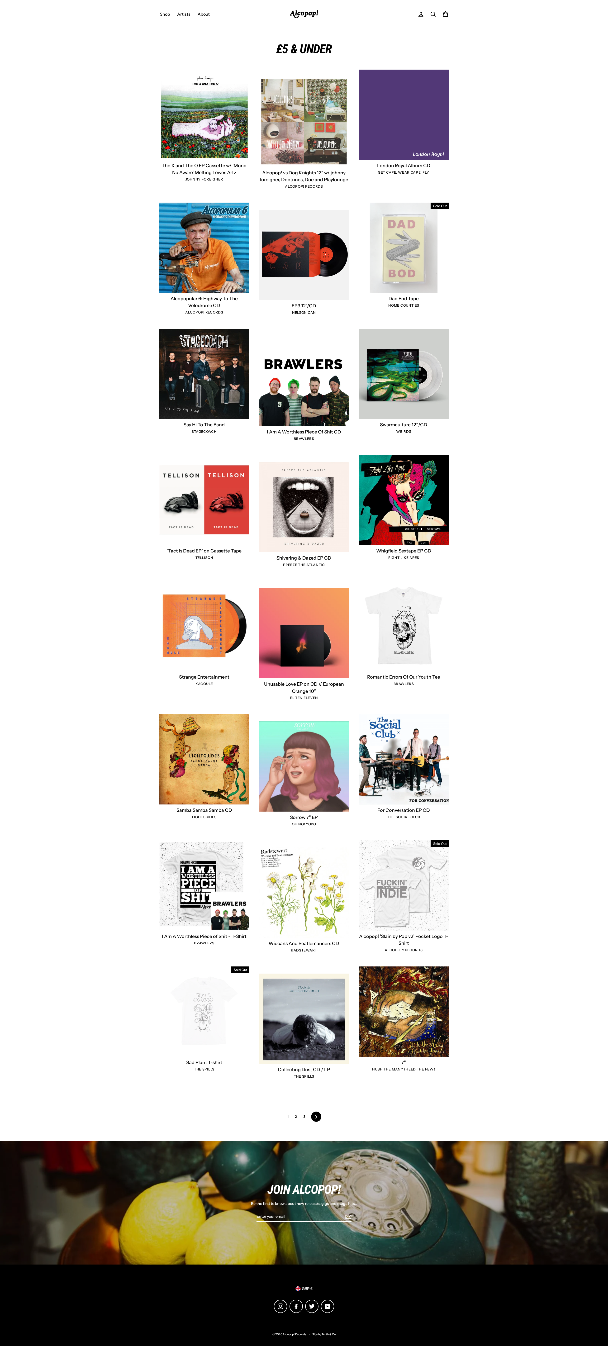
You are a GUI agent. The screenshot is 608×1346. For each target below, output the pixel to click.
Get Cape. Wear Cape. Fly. (404, 172)
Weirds (403, 431)
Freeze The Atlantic (304, 565)
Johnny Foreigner (204, 179)
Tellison (204, 558)
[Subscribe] (348, 1217)
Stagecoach (204, 431)
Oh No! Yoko (304, 824)
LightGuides (204, 817)
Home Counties (403, 305)
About (204, 14)
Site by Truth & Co (324, 1334)
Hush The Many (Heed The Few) (403, 1069)
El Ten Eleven (304, 698)
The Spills (204, 1069)
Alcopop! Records (304, 186)
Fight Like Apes (403, 558)
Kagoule (204, 684)
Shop (165, 14)
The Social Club (404, 817)
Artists (183, 14)
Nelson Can (304, 312)
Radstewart (304, 950)
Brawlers (304, 439)
